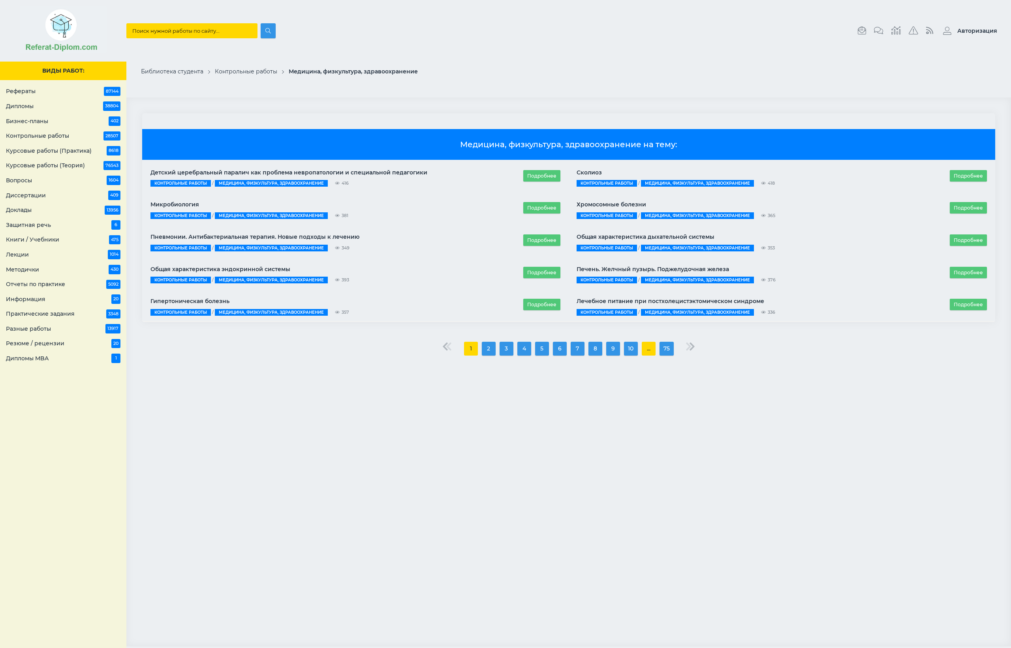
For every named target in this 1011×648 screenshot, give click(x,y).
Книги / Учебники (62, 239)
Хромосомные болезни (611, 204)
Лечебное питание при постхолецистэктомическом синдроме (670, 301)
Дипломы (62, 106)
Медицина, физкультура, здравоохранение (271, 183)
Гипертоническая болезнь (189, 301)
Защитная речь (61, 224)
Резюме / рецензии (62, 343)
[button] (968, 30)
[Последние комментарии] (878, 30)
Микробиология (174, 204)
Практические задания (62, 313)
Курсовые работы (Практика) (62, 150)
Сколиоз (589, 172)
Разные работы (62, 328)
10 (630, 348)
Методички (62, 269)
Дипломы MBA (61, 358)
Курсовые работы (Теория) (62, 165)
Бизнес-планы (62, 121)
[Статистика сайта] (896, 30)
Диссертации (62, 195)
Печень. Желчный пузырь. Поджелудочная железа (653, 269)
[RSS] (929, 30)
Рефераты (62, 91)
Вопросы (62, 180)
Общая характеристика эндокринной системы (220, 269)
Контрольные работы (62, 135)
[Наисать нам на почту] (862, 30)
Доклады (62, 210)
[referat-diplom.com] (63, 51)
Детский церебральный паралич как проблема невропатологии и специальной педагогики (288, 172)
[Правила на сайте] (913, 30)
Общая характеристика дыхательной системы (645, 236)
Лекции (62, 254)
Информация (62, 299)
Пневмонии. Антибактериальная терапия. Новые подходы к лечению (254, 236)
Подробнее (541, 176)
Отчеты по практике (62, 284)
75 (666, 348)
